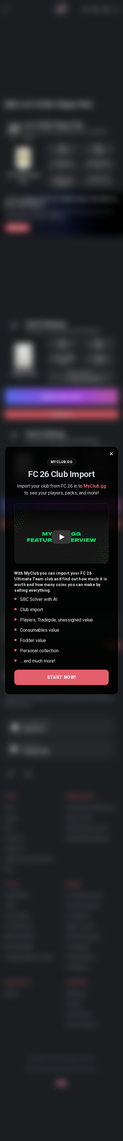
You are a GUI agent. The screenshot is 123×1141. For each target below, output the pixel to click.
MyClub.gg (95, 486)
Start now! (61, 677)
